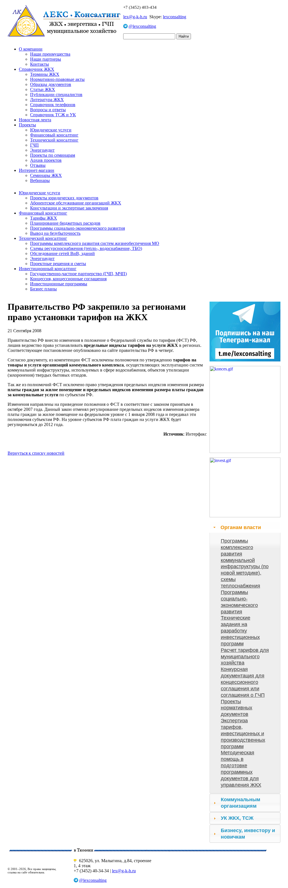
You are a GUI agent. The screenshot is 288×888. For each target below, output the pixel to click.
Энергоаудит (42, 150)
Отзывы (38, 165)
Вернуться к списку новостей (36, 453)
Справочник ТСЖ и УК (53, 114)
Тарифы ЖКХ (43, 218)
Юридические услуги (50, 129)
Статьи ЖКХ (42, 89)
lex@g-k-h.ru (135, 16)
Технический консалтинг (54, 140)
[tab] (245, 527)
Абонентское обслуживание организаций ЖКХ (75, 203)
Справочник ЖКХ (36, 69)
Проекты (27, 124)
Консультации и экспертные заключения (69, 208)
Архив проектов (46, 160)
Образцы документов (50, 84)
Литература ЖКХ (47, 99)
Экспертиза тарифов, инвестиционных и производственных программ (243, 733)
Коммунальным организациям (240, 803)
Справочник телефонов (52, 104)
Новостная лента (35, 119)
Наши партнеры (45, 59)
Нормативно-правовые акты (57, 79)
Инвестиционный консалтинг (47, 268)
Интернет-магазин (36, 170)
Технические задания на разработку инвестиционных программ (240, 630)
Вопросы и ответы (48, 109)
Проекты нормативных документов (236, 708)
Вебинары (40, 180)
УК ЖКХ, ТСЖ (237, 818)
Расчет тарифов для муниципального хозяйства (245, 656)
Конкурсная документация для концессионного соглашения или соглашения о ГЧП (243, 682)
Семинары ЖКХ (46, 175)
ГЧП (34, 145)
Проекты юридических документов (64, 197)
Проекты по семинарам (52, 155)
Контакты (39, 64)
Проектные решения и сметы (58, 263)
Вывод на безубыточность (55, 233)
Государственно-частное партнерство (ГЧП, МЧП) (78, 273)
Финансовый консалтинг (54, 135)
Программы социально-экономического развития (77, 228)
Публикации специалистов (56, 94)
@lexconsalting (142, 26)
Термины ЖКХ (44, 74)
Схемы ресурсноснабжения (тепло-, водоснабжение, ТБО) (86, 248)
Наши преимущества (50, 54)
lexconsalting (174, 16)
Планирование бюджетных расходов (65, 223)
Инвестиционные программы (58, 283)
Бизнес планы (43, 288)
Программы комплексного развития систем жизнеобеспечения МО (94, 243)
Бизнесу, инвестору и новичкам (248, 834)
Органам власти (240, 527)
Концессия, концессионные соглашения (68, 278)
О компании (30, 49)
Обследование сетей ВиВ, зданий (62, 253)
